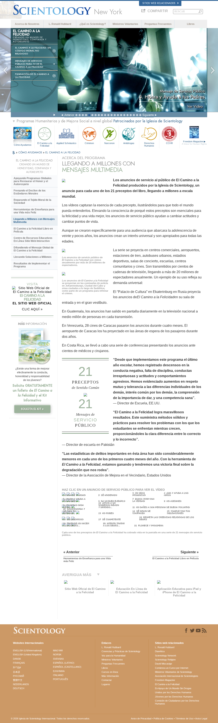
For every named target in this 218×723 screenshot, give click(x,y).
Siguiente (148, 115)
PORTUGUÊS (60, 679)
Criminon (89, 143)
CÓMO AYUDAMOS (30, 152)
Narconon (109, 143)
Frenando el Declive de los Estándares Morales (30, 192)
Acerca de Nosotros (27, 24)
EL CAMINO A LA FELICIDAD (62, 152)
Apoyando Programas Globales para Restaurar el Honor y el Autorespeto (33, 181)
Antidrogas (128, 143)
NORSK (57, 654)
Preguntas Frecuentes (158, 24)
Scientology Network (165, 655)
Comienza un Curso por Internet (171, 668)
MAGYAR (58, 650)
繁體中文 (17, 680)
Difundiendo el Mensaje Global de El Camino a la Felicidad (34, 249)
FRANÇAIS (19, 663)
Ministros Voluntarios (125, 24)
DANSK (17, 658)
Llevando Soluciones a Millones (33, 256)
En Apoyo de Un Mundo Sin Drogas (173, 688)
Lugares (106, 684)
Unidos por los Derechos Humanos (173, 692)
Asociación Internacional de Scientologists (176, 676)
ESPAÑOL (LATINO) (63, 663)
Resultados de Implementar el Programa (32, 265)
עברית (17, 667)
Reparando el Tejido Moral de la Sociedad (32, 201)
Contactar (107, 680)
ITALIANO (58, 675)
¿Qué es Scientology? (92, 24)
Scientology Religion (165, 659)
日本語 (16, 672)
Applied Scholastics (66, 143)
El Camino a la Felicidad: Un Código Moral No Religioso (33, 50)
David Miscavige (163, 663)
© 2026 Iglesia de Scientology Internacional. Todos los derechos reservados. (50, 718)
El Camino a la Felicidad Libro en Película (33, 230)
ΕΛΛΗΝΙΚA (59, 671)
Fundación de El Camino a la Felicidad (32, 75)
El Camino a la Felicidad (44, 144)
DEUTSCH (18, 688)
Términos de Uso (184, 718)
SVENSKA (58, 658)
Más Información (110, 676)
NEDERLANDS (21, 684)
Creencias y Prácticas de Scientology (121, 651)
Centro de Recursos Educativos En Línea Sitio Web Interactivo (33, 239)
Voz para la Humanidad (113, 655)
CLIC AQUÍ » (32, 309)
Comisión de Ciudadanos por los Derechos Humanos (177, 702)
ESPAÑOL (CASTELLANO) (67, 667)
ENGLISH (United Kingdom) (27, 654)
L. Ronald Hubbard (60, 24)
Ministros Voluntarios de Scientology (173, 672)
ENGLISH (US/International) (27, 650)
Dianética (160, 651)
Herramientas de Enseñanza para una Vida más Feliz (34, 211)
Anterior (69, 115)
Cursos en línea (110, 672)
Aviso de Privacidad (141, 718)
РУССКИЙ (18, 676)
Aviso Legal (201, 718)
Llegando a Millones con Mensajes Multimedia (34, 221)
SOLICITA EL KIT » (32, 409)
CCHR (169, 143)
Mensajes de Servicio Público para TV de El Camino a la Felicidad (29, 63)
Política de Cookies (163, 718)
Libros (191, 24)
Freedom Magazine (194, 142)
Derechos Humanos (149, 144)
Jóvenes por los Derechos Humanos (174, 696)
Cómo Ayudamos (23, 145)
